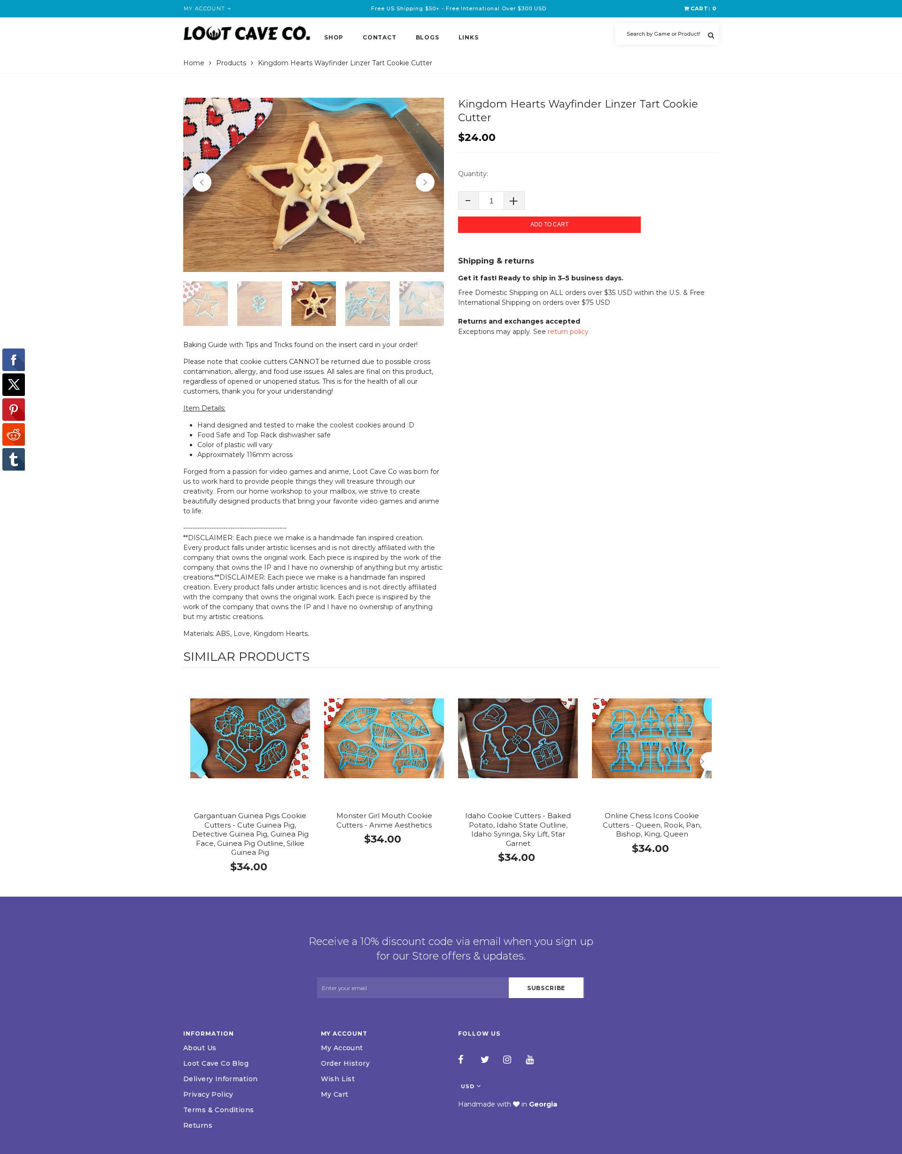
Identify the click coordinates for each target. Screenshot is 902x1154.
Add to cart (549, 224)
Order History (345, 1063)
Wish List (338, 1079)
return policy (568, 331)
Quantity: (473, 174)
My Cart (335, 1094)
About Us (199, 1048)
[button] (202, 182)
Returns (197, 1125)
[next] (709, 761)
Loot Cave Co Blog (216, 1063)
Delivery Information (220, 1079)
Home (193, 63)
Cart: (703, 8)
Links (469, 37)
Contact (379, 37)
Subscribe (546, 987)
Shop (333, 37)
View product (250, 748)
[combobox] (667, 34)
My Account (342, 1048)
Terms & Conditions (218, 1110)
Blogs (427, 37)
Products (231, 63)
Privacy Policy (208, 1094)
